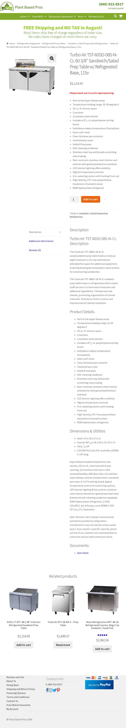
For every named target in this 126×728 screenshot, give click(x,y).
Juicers (23, 16)
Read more (63, 645)
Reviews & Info (96, 16)
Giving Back (12, 685)
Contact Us (12, 700)
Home (12, 43)
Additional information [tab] (41, 241)
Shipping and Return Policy (20, 689)
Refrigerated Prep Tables (54, 43)
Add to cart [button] (23, 645)
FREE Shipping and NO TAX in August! (63, 28)
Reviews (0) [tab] (35, 250)
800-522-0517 (55, 684)
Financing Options (16, 693)
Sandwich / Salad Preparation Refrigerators (88, 43)
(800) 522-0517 (111, 4)
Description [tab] (35, 232)
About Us (11, 681)
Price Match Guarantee (18, 704)
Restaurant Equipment (61, 16)
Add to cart (90, 199)
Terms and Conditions (18, 697)
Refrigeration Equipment (28, 43)
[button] (51, 58)
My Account (12, 708)
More (80, 16)
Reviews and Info (15, 677)
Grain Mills (37, 16)
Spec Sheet (83, 552)
